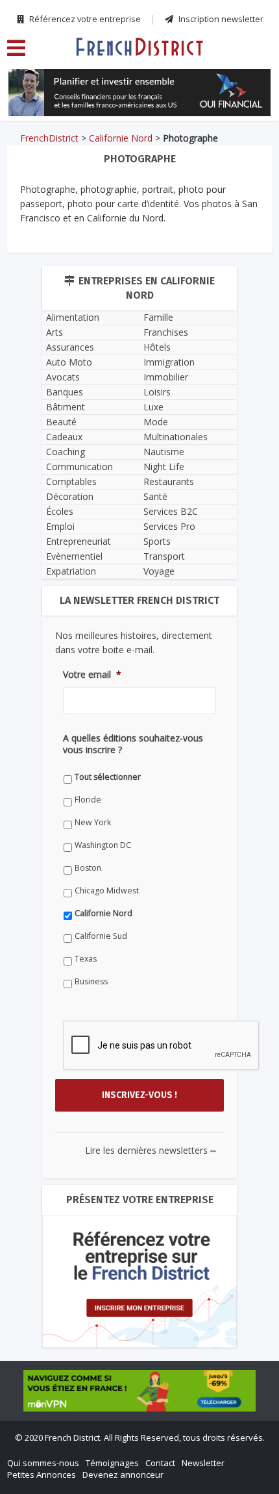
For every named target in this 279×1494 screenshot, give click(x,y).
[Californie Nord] (139, 46)
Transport (164, 556)
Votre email (92, 674)
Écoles (59, 511)
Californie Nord (120, 138)
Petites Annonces (41, 1474)
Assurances (70, 347)
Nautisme (163, 451)
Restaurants (168, 481)
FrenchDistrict (49, 138)
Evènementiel (74, 556)
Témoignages (112, 1463)
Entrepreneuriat (78, 541)
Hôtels (157, 347)
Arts (54, 332)
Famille (158, 317)
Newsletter (203, 1463)
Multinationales (175, 436)
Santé (155, 496)
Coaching (65, 451)
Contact (160, 1463)
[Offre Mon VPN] (139, 1391)
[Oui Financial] (139, 92)
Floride (88, 799)
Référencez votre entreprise (84, 19)
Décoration (69, 496)
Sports (157, 541)
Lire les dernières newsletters (150, 1150)
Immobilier (165, 377)
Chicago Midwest (107, 890)
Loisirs (157, 392)
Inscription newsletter (219, 19)
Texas (86, 958)
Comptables (71, 481)
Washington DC (103, 845)
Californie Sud (101, 935)
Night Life (163, 466)
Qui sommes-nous (43, 1463)
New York (93, 822)
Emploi (60, 526)
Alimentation (72, 317)
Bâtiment (65, 407)
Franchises (165, 332)
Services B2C (170, 511)
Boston (88, 867)
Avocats (63, 377)
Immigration (169, 362)
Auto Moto (69, 362)
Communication (79, 466)
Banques (64, 392)
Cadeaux (64, 436)
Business (91, 981)
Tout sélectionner (108, 776)
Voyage (159, 571)
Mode (155, 422)
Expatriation (71, 571)
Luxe (153, 407)
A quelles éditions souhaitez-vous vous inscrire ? (133, 744)
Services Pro (169, 526)
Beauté (61, 422)
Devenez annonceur (123, 1474)
